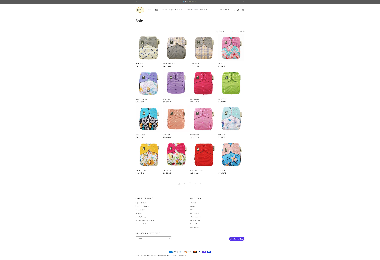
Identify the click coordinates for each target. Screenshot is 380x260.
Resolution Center (141, 224)
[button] (157, 10)
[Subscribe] (169, 238)
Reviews (192, 206)
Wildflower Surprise (141, 170)
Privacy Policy (194, 227)
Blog (191, 210)
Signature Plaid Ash (168, 63)
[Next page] (201, 183)
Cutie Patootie (143, 255)
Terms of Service (195, 224)
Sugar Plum (166, 99)
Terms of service (182, 255)
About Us (193, 203)
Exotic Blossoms (167, 170)
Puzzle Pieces (221, 135)
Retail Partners (195, 220)
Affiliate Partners (195, 217)
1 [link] (179, 183)
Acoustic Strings (140, 135)
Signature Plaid (194, 63)
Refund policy (162, 255)
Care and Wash (140, 210)
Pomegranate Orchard (196, 170)
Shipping (138, 213)
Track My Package (141, 217)
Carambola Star (222, 99)
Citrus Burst (166, 135)
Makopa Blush (194, 99)
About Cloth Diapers (142, 206)
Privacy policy (172, 255)
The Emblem (139, 63)
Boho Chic (221, 63)
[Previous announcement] (136, 2)
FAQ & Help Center (141, 203)
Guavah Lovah (194, 135)
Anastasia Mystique (141, 99)
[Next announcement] (244, 2)
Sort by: (215, 31)
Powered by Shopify (152, 255)
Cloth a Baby (194, 213)
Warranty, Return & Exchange (145, 220)
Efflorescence (222, 170)
